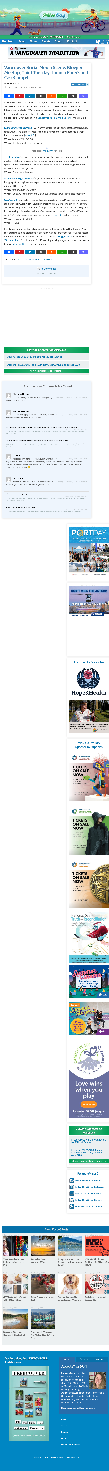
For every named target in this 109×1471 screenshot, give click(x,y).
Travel (33, 41)
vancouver (48, 259)
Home (63, 1420)
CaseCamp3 (10, 199)
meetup (21, 259)
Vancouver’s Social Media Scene (54, 117)
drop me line (19, 244)
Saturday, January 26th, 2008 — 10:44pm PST (76, 496)
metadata (47, 256)
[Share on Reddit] (51, 96)
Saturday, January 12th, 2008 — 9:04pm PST (71, 459)
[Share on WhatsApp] (62, 96)
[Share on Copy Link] (72, 96)
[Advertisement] (46, 315)
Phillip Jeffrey (49, 151)
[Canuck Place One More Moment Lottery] (89, 1078)
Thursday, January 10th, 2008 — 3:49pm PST (71, 415)
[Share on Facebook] (9, 96)
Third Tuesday (11, 157)
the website (57, 215)
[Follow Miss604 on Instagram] (102, 42)
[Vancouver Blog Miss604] (54, 14)
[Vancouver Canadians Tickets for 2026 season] (56, 52)
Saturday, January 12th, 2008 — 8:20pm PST (76, 443)
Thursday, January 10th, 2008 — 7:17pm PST (76, 429)
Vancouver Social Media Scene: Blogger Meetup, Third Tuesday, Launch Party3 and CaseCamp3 (46, 72)
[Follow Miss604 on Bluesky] (97, 42)
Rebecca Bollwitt (14, 83)
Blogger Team (65, 236)
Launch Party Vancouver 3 (18, 127)
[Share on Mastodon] (83, 96)
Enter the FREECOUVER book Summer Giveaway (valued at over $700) (43, 364)
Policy (64, 1438)
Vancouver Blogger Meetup (18, 178)
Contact (72, 41)
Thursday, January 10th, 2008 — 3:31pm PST (71, 398)
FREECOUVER (56, 37)
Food (22, 41)
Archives (100, 1359)
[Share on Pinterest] (19, 96)
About (59, 41)
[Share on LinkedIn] (30, 96)
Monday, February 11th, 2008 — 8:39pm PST (76, 509)
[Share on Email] (41, 96)
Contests (84, 1359)
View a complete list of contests (45, 371)
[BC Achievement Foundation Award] (89, 776)
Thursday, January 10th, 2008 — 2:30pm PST (23, 87)
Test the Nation (13, 240)
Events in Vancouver (70, 1444)
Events (46, 41)
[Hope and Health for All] (89, 682)
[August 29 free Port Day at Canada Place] (89, 552)
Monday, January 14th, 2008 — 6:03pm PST (72, 482)
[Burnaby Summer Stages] (89, 1018)
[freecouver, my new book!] (29, 1441)
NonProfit (8, 41)
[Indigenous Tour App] (89, 716)
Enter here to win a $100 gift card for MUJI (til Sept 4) (34, 356)
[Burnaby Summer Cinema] (89, 981)
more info (30, 135)
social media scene (34, 259)
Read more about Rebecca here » (78, 1408)
